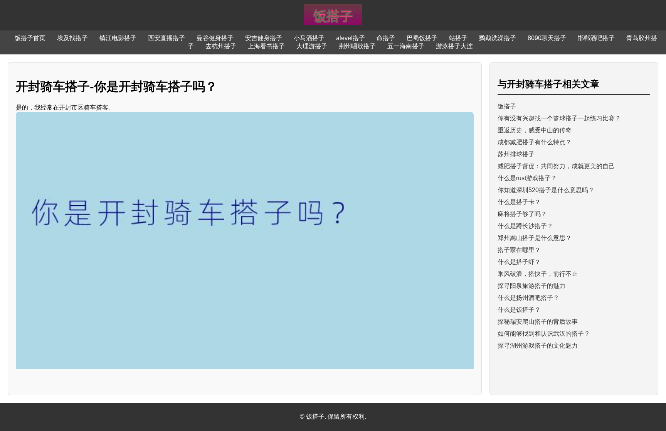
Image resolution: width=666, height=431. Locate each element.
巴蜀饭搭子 (422, 38)
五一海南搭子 (405, 46)
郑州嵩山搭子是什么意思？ (535, 238)
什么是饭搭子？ (519, 309)
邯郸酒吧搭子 (596, 38)
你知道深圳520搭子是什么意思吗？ (546, 190)
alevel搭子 (350, 38)
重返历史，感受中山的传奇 (535, 130)
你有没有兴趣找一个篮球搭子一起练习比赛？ (559, 118)
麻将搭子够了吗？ (522, 214)
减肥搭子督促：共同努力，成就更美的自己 (556, 166)
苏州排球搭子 (516, 154)
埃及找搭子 (72, 38)
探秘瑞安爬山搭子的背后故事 (538, 321)
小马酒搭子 (309, 38)
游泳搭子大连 (454, 46)
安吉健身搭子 (263, 38)
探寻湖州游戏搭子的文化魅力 (538, 345)
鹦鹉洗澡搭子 (497, 38)
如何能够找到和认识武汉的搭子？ (544, 333)
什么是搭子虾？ (519, 262)
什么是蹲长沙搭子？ (525, 226)
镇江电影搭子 (117, 38)
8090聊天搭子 (547, 38)
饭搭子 (507, 106)
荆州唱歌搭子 (357, 46)
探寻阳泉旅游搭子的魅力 (531, 285)
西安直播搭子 (166, 38)
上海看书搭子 (266, 46)
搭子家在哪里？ (519, 250)
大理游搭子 (311, 46)
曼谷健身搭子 (215, 38)
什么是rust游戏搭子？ (527, 178)
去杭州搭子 (220, 46)
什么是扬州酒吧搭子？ (528, 297)
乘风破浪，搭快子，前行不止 (538, 273)
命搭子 (386, 38)
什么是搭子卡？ (519, 202)
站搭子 (458, 38)
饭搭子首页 (30, 38)
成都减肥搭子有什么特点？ (535, 142)
